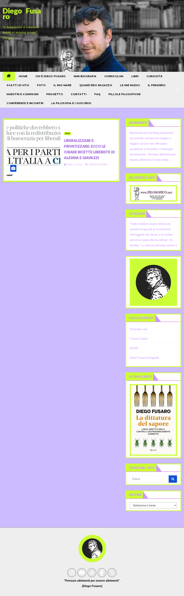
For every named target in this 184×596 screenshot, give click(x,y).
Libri (135, 76)
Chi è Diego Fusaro (50, 76)
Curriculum (113, 76)
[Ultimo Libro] (153, 419)
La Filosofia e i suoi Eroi (71, 103)
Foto (41, 85)
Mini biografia (85, 76)
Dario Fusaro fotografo (144, 357)
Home (23, 76)
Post (67, 133)
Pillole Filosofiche (125, 94)
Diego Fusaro (98, 164)
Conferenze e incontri (25, 103)
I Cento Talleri (139, 338)
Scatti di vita (18, 85)
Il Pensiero (157, 85)
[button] (178, 89)
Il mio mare (63, 85)
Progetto (54, 94)
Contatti (78, 94)
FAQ (97, 94)
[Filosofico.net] (153, 193)
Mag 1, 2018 (74, 164)
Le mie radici (130, 85)
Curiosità (154, 76)
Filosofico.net (138, 329)
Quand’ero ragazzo (95, 85)
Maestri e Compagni (22, 94)
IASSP (134, 348)
